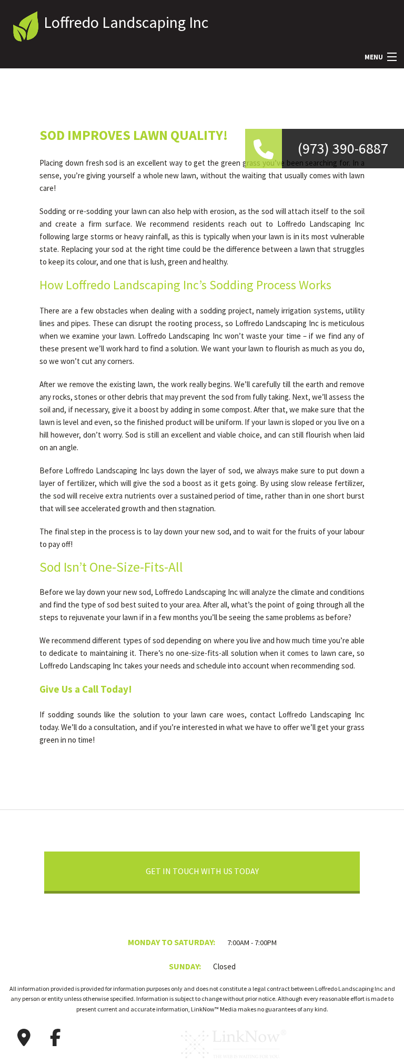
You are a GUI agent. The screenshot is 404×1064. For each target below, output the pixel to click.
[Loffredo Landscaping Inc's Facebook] (55, 1038)
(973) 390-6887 (343, 148)
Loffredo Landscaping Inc (126, 22)
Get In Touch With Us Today (202, 871)
